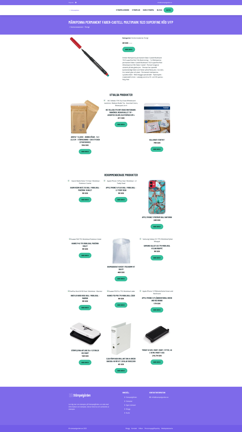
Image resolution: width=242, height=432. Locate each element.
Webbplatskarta (167, 428)
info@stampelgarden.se (164, 2)
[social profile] (75, 2)
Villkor (140, 428)
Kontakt (134, 428)
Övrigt (87, 27)
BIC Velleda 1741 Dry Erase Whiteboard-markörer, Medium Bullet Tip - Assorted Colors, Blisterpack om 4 (121, 112)
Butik (168, 10)
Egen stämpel (148, 10)
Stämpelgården (122, 10)
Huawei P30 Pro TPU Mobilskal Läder (121, 295)
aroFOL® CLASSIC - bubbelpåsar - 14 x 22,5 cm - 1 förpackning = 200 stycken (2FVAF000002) (85, 139)
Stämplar (136, 10)
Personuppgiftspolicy (152, 428)
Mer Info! (128, 49)
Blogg (159, 10)
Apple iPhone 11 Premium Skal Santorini (157, 217)
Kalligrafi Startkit (157, 140)
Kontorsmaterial (77, 27)
